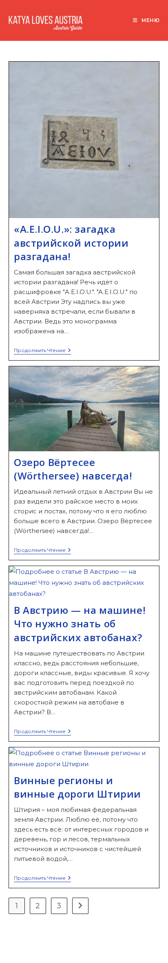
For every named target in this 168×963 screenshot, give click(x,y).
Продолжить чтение (42, 351)
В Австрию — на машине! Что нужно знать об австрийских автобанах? (80, 623)
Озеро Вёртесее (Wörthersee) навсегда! (73, 469)
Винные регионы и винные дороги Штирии (77, 787)
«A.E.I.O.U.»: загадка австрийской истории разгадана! (71, 242)
